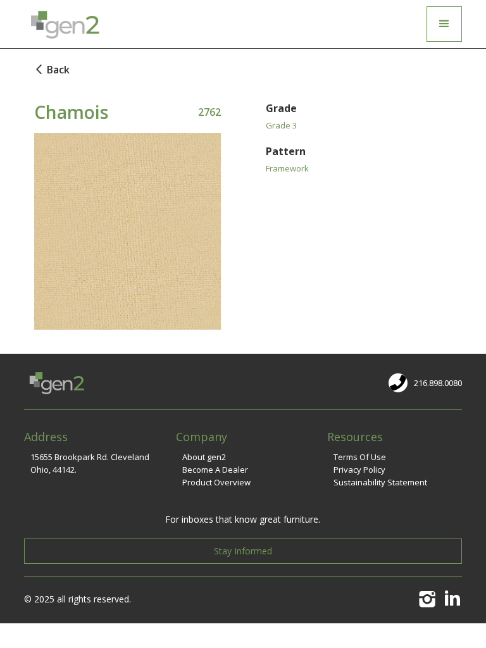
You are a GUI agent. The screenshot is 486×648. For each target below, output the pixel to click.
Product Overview (216, 482)
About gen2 (204, 457)
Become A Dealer (215, 469)
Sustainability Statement (380, 482)
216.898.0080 (438, 383)
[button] (444, 24)
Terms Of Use (359, 457)
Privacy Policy (359, 469)
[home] (63, 24)
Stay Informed (243, 551)
